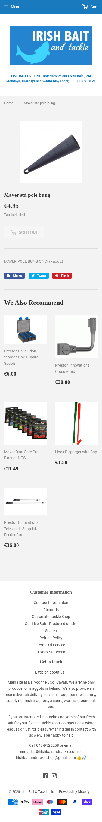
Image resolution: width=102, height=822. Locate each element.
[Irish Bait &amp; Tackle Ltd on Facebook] (45, 777)
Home (8, 103)
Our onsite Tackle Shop (51, 616)
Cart (94, 7)
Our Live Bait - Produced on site (51, 623)
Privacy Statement (51, 652)
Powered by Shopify (74, 792)
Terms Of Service (51, 645)
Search (51, 631)
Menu (15, 7)
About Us (51, 610)
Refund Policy (51, 638)
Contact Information (51, 602)
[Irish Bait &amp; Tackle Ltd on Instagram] (54, 777)
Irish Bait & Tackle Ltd (37, 792)
